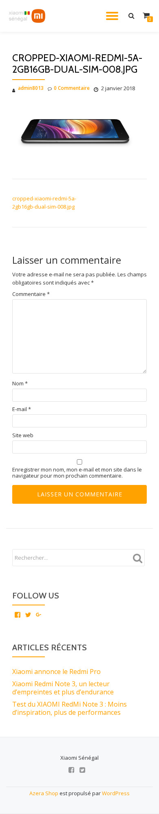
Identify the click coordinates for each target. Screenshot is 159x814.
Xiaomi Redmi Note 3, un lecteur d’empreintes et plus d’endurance (63, 687)
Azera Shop (43, 793)
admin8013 (31, 88)
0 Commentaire (72, 88)
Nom (20, 383)
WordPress (116, 793)
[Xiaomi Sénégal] (28, 16)
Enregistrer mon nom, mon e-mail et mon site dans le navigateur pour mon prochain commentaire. (77, 473)
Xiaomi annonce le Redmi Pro (56, 671)
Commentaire (31, 294)
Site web (22, 435)
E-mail (21, 409)
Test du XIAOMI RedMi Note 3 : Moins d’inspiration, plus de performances (69, 708)
